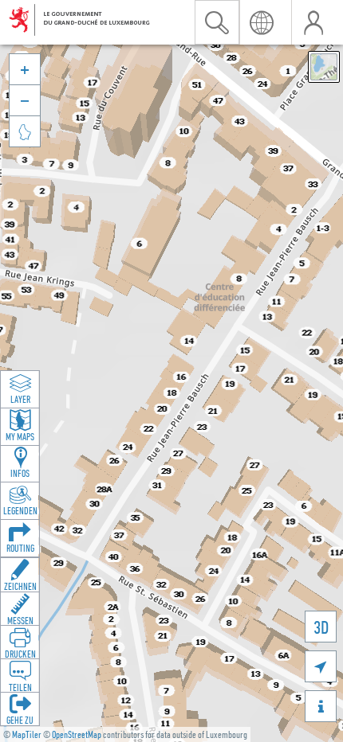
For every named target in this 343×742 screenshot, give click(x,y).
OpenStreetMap (76, 734)
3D (321, 627)
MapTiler (26, 734)
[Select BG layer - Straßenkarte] (323, 66)
